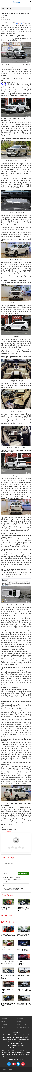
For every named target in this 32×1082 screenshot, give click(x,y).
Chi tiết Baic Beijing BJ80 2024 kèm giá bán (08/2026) (8, 1004)
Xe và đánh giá (5, 1024)
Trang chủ (5, 8)
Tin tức (3, 1027)
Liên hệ (19, 1021)
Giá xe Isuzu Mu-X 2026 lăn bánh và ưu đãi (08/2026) (23, 935)
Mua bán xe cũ (21, 1024)
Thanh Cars (7, 17)
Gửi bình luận (22, 873)
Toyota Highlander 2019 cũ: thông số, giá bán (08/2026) (7, 991)
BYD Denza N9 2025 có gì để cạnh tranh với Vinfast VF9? (7, 977)
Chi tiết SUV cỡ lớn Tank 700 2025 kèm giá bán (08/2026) (23, 909)
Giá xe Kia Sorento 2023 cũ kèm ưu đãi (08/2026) (24, 1003)
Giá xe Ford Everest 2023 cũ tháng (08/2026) (24, 990)
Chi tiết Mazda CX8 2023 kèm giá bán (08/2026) (8, 948)
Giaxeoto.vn (18, 1048)
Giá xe (3, 1021)
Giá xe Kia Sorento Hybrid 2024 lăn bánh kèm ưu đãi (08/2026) (23, 949)
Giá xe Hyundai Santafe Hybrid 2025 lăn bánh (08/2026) (23, 977)
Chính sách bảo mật (23, 1027)
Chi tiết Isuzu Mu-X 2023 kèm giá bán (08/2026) (8, 962)
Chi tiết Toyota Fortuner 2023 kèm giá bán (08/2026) (23, 963)
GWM (11, 8)
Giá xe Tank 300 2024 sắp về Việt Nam (7, 908)
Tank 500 (4, 84)
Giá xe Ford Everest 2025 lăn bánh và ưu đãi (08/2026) (8, 935)
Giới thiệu (20, 1018)
